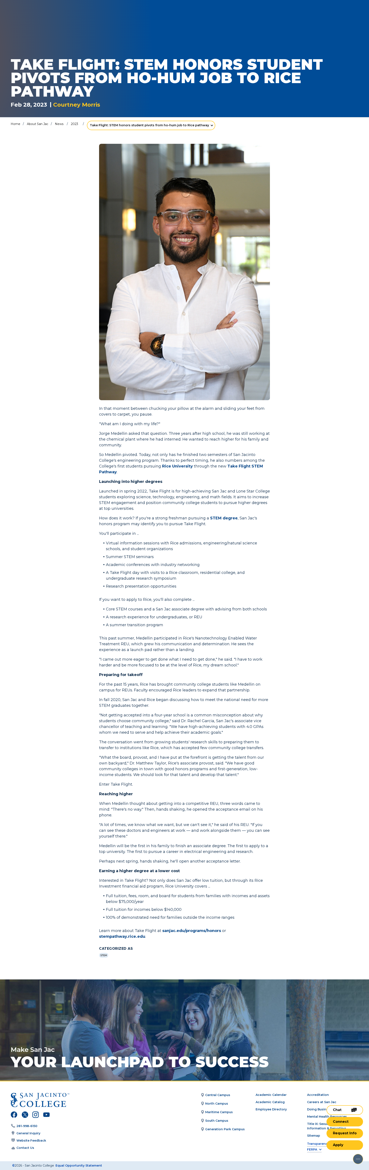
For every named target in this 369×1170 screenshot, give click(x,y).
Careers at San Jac (321, 1102)
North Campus (216, 1103)
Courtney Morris (76, 104)
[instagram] (35, 1115)
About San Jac (37, 124)
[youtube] (46, 1115)
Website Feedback (31, 1140)
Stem (103, 955)
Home (15, 124)
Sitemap (313, 1136)
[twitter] (25, 1115)
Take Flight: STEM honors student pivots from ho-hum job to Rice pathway (149, 125)
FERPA (312, 1149)
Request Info (345, 1133)
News (59, 124)
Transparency (318, 1144)
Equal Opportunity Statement (79, 1165)
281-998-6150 (26, 1126)
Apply (338, 1145)
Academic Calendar (271, 1095)
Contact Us (25, 1148)
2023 (74, 124)
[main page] (35, 15)
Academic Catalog (270, 1102)
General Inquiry (28, 1133)
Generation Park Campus (225, 1129)
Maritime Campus (219, 1112)
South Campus (216, 1121)
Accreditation (318, 1095)
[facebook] (14, 1115)
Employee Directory (271, 1109)
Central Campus (217, 1095)
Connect (340, 1122)
